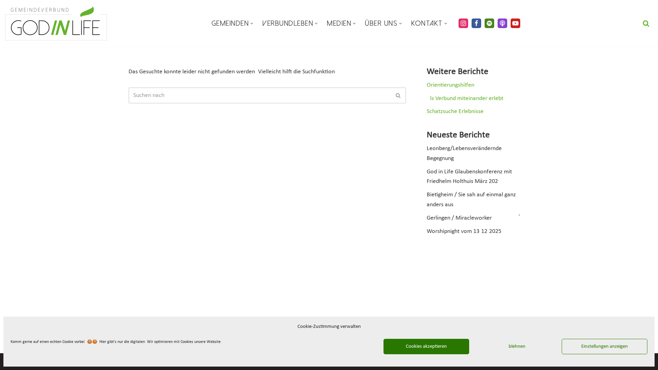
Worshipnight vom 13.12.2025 (464, 231)
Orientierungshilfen (450, 85)
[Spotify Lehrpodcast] (489, 23)
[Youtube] (515, 23)
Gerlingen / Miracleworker (459, 218)
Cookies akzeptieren (426, 346)
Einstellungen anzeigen (604, 346)
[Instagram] (463, 23)
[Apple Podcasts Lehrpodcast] (502, 23)
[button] (252, 23)
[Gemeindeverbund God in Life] (56, 23)
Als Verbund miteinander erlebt (465, 98)
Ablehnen (515, 346)
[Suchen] (646, 23)
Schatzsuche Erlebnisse (455, 111)
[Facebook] (476, 23)
